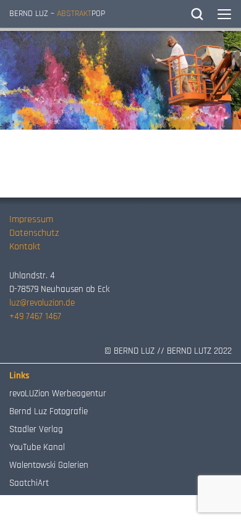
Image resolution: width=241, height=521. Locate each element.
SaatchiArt (29, 483)
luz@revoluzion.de (42, 303)
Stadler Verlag (36, 429)
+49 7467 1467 (35, 316)
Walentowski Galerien (48, 465)
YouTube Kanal (37, 447)
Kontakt (25, 246)
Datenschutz (34, 233)
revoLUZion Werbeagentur (57, 393)
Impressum (31, 219)
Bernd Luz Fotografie (48, 411)
